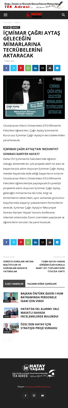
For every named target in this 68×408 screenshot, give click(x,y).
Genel (7, 301)
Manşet (15, 27)
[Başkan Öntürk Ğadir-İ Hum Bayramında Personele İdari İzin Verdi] (11, 297)
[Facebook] (6, 68)
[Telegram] (57, 68)
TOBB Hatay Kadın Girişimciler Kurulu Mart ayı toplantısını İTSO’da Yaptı (50, 266)
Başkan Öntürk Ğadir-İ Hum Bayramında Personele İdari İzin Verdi (42, 297)
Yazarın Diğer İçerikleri (42, 283)
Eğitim (17, 22)
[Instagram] (34, 395)
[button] (5, 15)
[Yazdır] (50, 68)
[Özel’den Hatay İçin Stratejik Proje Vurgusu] (11, 328)
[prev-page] (5, 340)
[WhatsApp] (28, 68)
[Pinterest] (21, 68)
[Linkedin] (35, 68)
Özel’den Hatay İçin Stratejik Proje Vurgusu (39, 326)
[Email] (43, 68)
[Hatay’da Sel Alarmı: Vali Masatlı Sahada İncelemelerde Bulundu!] (11, 312)
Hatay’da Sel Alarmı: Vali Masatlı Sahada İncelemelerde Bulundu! (40, 312)
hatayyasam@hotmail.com (38, 386)
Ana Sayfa (7, 22)
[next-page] (10, 340)
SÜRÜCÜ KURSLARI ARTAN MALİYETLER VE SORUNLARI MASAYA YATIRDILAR (18, 266)
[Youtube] (42, 396)
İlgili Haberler (14, 283)
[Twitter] (13, 68)
